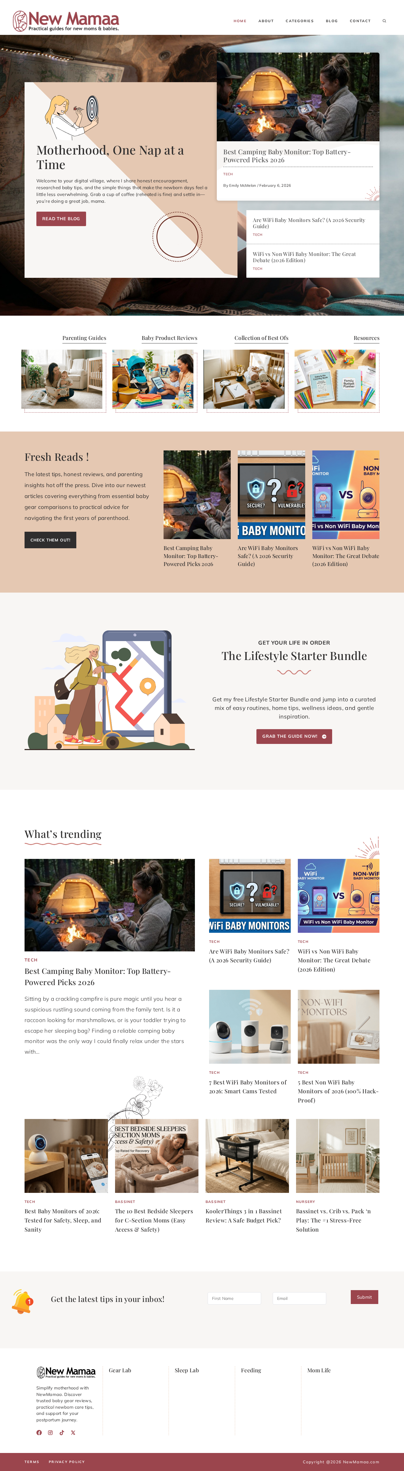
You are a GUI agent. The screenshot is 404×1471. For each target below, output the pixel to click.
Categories (300, 21)
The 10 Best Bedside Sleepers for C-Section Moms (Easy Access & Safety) (154, 1220)
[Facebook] (39, 1432)
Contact (360, 21)
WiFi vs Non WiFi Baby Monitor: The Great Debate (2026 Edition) (304, 256)
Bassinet (125, 1201)
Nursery (305, 1201)
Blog (332, 21)
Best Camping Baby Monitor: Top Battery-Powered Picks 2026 (286, 155)
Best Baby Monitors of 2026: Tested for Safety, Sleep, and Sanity (63, 1220)
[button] (384, 21)
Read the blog (61, 218)
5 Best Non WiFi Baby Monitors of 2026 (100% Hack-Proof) (338, 1091)
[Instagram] (50, 1432)
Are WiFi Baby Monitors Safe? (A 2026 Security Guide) (309, 222)
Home (240, 21)
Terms (32, 1462)
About (266, 21)
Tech (228, 174)
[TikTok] (61, 1432)
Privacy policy (67, 1462)
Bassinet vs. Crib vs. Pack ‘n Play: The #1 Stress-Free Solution (333, 1220)
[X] (73, 1432)
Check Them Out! (50, 539)
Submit (364, 1297)
